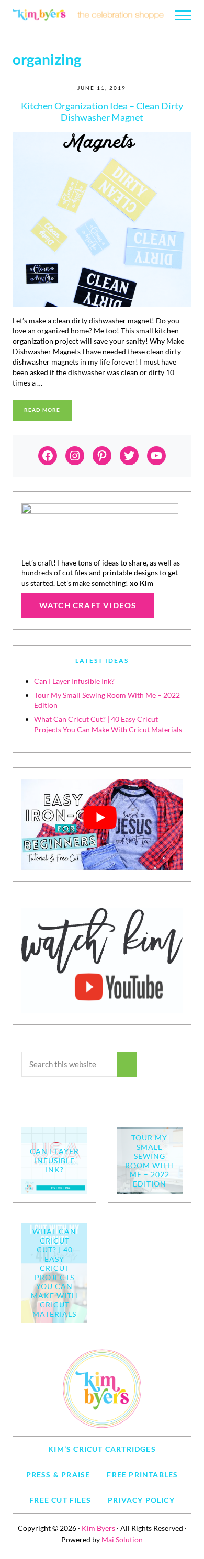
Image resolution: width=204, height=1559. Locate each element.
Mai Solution (122, 1539)
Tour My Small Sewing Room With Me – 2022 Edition (149, 1160)
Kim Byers (98, 1527)
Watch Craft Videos (88, 605)
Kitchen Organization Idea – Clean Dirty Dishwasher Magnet (102, 111)
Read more (48, 410)
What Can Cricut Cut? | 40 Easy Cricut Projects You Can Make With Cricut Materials (54, 1272)
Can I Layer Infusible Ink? (74, 680)
